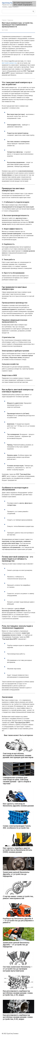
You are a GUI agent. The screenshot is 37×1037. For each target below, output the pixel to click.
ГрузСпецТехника (9, 3)
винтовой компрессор (9, 63)
